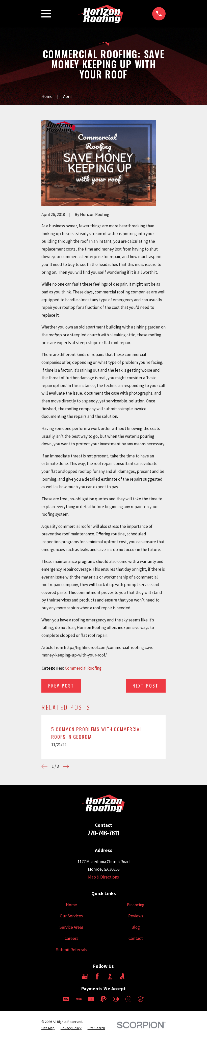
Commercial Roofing (83, 668)
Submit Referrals (71, 949)
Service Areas (71, 927)
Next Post (146, 685)
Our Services (71, 916)
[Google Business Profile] (85, 976)
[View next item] (66, 766)
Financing (135, 905)
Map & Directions (103, 877)
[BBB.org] (110, 976)
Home (71, 905)
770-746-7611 (103, 832)
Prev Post (61, 685)
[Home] (101, 13)
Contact (135, 938)
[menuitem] (48, 1028)
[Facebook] (97, 976)
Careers (71, 938)
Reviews (135, 916)
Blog (136, 927)
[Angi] (122, 976)
